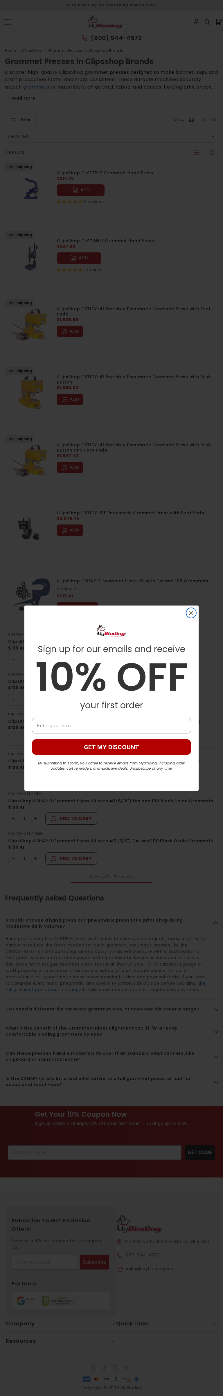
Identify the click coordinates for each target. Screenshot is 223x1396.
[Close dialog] (191, 613)
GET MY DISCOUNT (111, 747)
